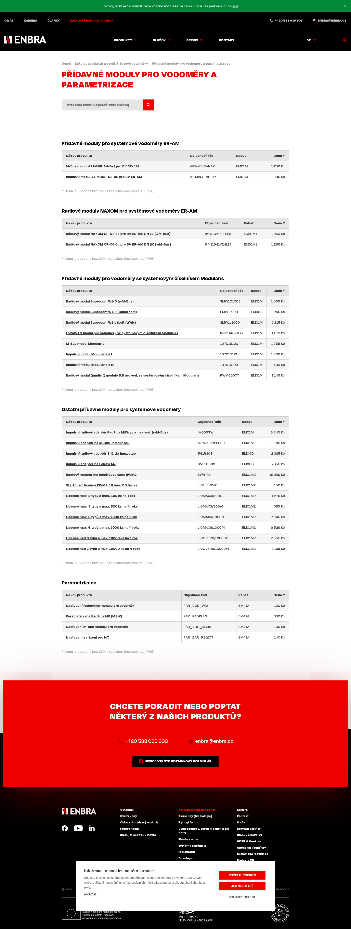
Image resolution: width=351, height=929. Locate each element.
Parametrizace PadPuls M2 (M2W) (94, 616)
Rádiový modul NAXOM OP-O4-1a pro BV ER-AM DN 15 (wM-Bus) (118, 234)
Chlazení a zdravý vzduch (139, 822)
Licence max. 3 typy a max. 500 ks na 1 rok (100, 496)
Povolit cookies (242, 875)
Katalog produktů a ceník (92, 20)
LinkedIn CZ (92, 828)
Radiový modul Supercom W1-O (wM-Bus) (100, 301)
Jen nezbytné (242, 886)
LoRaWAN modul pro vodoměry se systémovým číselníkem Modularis (122, 333)
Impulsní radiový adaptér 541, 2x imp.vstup (101, 453)
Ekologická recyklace (252, 854)
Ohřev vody (128, 816)
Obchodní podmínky (251, 847)
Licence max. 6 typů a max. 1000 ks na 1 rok (101, 517)
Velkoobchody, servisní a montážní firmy (204, 831)
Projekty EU (245, 860)
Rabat (241, 156)
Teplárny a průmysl (192, 845)
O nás (9, 20)
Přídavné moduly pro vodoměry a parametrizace (191, 63)
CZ (309, 40)
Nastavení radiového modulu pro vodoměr (100, 606)
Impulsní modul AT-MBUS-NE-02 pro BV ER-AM (104, 177)
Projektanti (187, 852)
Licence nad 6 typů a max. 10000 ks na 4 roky (103, 549)
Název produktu (79, 156)
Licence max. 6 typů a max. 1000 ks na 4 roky (103, 527)
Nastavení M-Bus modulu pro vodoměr (97, 627)
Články (54, 20)
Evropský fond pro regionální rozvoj (91, 913)
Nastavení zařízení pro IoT (87, 637)
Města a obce (188, 839)
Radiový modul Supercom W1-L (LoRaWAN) (101, 322)
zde (235, 6)
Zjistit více (90, 893)
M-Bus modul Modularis (85, 344)
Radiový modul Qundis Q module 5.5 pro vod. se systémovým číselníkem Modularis (133, 375)
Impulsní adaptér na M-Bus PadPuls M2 (98, 443)
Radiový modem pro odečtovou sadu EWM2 (101, 475)
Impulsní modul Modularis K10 (90, 365)
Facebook (65, 828)
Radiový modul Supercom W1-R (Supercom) (101, 312)
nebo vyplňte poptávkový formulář (178, 761)
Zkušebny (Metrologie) (195, 816)
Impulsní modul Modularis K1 (89, 354)
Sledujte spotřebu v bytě (138, 835)
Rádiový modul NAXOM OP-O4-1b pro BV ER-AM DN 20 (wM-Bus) (118, 244)
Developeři (187, 858)
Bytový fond (187, 822)
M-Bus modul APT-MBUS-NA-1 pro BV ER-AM (102, 166)
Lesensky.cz (280, 889)
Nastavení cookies (242, 896)
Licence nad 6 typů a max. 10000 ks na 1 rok (102, 538)
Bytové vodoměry (134, 63)
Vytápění (127, 809)
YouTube (78, 828)
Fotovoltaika (129, 828)
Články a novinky (249, 835)
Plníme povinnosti (279, 913)
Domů (66, 63)
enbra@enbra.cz (332, 20)
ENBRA (79, 811)
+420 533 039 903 (289, 20)
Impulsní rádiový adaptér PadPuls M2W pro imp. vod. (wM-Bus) (117, 432)
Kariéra (30, 20)
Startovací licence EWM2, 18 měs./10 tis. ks (101, 485)
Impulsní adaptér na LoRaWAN (91, 464)
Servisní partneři (249, 828)
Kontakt (226, 40)
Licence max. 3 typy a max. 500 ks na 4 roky (102, 506)
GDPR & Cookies (249, 841)
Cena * (279, 156)
